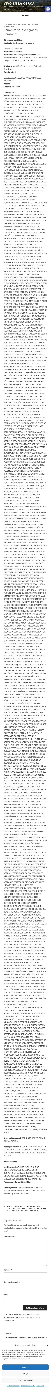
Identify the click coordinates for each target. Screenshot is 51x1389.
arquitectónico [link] (15, 1206)
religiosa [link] (42, 1208)
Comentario (9, 1237)
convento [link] (11, 1208)
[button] (47, 1345)
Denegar (25, 1374)
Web (5, 1294)
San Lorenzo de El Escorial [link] (25, 1210)
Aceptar (25, 1367)
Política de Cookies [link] (13, 1386)
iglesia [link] (32, 1208)
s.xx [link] (9, 1210)
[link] (48, 9)
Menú (27, 15)
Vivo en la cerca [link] (19, 3)
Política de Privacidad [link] (28, 1386)
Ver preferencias (26, 1380)
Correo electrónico (12, 1282)
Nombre (8, 1270)
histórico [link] (23, 1208)
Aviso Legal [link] (40, 1386)
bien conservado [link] (32, 1206)
